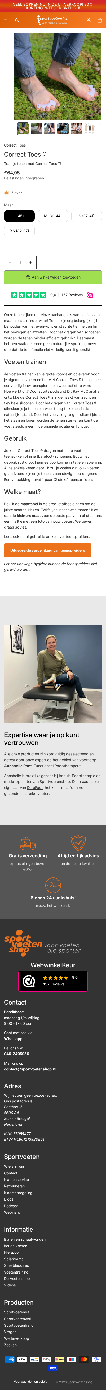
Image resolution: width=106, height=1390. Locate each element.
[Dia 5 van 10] (76, 128)
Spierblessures (16, 1265)
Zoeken (10, 1345)
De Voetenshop (17, 1278)
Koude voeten (15, 1245)
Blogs (8, 1199)
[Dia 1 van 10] (23, 128)
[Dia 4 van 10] (63, 128)
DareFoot (35, 787)
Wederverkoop (16, 1338)
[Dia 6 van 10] (89, 128)
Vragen (10, 1332)
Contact (10, 1173)
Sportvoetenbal (17, 1312)
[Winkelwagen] (99, 20)
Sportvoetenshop (79, 1382)
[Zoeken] (17, 20)
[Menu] (6, 20)
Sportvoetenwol (17, 1318)
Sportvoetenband (19, 1325)
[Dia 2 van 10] (36, 128)
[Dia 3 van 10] (49, 128)
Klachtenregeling (18, 1192)
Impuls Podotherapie (77, 775)
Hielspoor (12, 1252)
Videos (10, 1285)
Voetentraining (16, 1272)
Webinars (12, 1212)
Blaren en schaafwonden (25, 1239)
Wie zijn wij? (14, 1166)
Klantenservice (16, 1179)
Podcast (11, 1206)
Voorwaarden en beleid (30, 1382)
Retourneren (14, 1186)
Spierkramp (14, 1259)
